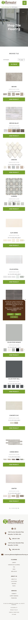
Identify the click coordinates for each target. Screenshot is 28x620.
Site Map (14, 614)
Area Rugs (14, 571)
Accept (10, 314)
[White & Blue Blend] (13, 167)
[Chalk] (14, 223)
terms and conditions (12, 309)
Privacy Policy (14, 609)
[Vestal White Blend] (14, 150)
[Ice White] (9, 349)
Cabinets (14, 593)
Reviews (14, 583)
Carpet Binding (14, 595)
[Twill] (13, 496)
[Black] (17, 349)
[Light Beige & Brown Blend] (22, 167)
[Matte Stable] (22, 349)
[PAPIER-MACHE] (14, 478)
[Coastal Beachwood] (14, 113)
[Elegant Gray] (16, 422)
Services (14, 590)
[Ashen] (17, 94)
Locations (14, 581)
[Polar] (14, 442)
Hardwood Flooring (14, 564)
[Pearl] (14, 259)
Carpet (14, 562)
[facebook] (12, 529)
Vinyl (14, 569)
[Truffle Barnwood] (22, 130)
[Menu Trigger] (24, 3)
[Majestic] (18, 203)
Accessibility (14, 607)
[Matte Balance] (13, 349)
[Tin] (13, 459)
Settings (14, 317)
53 (18, 508)
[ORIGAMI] (22, 496)
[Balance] (14, 332)
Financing (14, 598)
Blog (14, 585)
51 (14, 508)
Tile (10, 7)
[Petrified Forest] (18, 130)
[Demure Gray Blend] (9, 167)
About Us (14, 576)
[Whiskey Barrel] (10, 130)
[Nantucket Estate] (14, 130)
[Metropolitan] (14, 186)
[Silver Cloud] (22, 276)
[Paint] (22, 240)
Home (2, 7)
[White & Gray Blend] (17, 167)
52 (16, 508)
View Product (14, 99)
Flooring (7, 7)
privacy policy (16, 308)
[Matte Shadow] (14, 296)
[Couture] (14, 203)
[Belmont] (10, 203)
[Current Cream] (14, 405)
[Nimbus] (14, 77)
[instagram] (15, 529)
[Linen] (9, 459)
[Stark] (17, 459)
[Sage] (22, 459)
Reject (18, 314)
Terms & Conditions (14, 612)
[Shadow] (14, 369)
